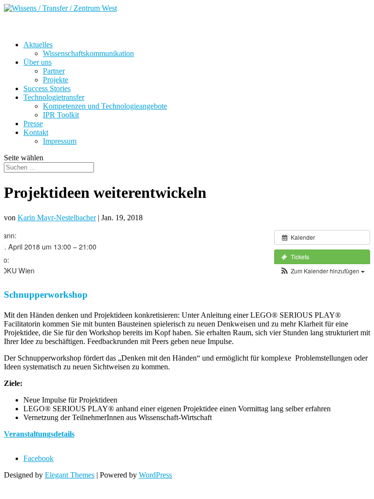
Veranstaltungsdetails (39, 434)
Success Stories (47, 88)
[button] (322, 270)
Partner (54, 71)
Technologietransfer (53, 97)
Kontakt (35, 132)
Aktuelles (38, 44)
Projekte (55, 80)
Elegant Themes (69, 475)
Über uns (37, 62)
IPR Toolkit (61, 115)
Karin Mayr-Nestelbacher (57, 217)
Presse (33, 123)
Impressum (59, 141)
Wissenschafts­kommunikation (88, 53)
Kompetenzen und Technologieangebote (105, 106)
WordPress (155, 475)
